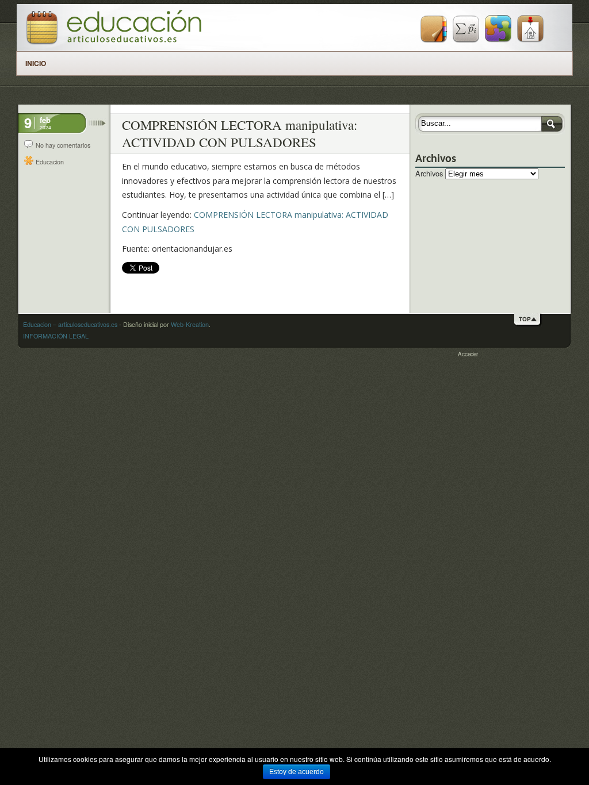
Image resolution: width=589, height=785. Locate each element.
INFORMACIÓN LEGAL (56, 336)
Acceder (468, 354)
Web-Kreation (190, 324)
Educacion (50, 161)
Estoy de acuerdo (296, 772)
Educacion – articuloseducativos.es (70, 324)
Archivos (429, 173)
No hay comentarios (63, 145)
